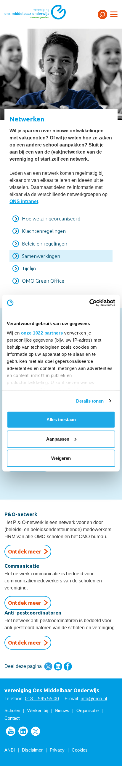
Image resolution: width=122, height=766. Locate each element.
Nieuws (62, 710)
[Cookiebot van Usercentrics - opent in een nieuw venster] (89, 303)
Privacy (57, 749)
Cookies (80, 749)
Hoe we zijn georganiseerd (51, 218)
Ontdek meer (24, 551)
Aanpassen (57, 438)
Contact (12, 718)
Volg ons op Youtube (10, 731)
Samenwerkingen (41, 256)
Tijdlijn (29, 268)
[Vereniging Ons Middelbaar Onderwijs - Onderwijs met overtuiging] (42, 14)
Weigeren (61, 458)
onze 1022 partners (42, 332)
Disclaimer (32, 749)
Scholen (12, 710)
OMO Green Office (43, 281)
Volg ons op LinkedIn (23, 731)
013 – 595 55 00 (42, 698)
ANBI (9, 749)
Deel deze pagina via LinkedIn (58, 666)
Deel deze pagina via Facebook (68, 666)
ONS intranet (23, 201)
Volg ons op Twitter (35, 731)
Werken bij (37, 710)
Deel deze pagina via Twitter (48, 666)
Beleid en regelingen (44, 243)
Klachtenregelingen (44, 231)
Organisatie (87, 710)
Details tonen (90, 400)
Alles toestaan (61, 419)
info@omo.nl (94, 698)
